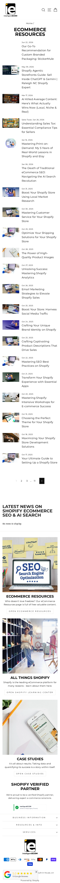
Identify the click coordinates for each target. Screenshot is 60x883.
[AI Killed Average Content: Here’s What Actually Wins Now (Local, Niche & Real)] (10, 98)
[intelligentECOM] (7, 878)
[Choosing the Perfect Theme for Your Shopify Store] (10, 417)
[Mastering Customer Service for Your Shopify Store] (10, 212)
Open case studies (30, 774)
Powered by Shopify (30, 880)
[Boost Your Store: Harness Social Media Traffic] (10, 309)
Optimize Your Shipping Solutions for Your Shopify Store (39, 237)
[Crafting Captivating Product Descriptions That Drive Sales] (10, 341)
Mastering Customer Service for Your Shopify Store (38, 217)
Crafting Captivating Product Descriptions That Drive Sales (39, 346)
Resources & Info (29, 825)
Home (29, 23)
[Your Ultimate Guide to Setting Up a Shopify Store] (10, 458)
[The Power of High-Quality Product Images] (10, 252)
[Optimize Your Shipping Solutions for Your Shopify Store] (10, 232)
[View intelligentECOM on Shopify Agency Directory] (30, 807)
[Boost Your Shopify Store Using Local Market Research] (10, 192)
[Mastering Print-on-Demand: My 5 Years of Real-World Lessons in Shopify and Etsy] (10, 143)
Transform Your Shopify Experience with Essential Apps (39, 382)
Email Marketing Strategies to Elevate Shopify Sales (36, 293)
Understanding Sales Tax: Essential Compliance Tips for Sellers (39, 128)
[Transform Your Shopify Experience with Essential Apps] (10, 377)
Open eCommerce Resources (30, 611)
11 (34, 481)
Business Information (29, 818)
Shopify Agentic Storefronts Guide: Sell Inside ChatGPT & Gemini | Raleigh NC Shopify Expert (39, 79)
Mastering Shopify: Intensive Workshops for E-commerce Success (38, 402)
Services (29, 832)
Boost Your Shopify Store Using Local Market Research (38, 197)
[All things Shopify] (30, 646)
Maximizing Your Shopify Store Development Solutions (38, 442)
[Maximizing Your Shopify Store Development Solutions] (10, 437)
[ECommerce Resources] (30, 564)
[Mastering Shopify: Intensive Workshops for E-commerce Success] (10, 397)
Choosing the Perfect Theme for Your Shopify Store (37, 422)
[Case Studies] (30, 727)
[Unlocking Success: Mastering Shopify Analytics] (10, 268)
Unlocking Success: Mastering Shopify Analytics (35, 273)
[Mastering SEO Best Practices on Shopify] (10, 361)
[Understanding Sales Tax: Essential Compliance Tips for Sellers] (10, 123)
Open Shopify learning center (30, 692)
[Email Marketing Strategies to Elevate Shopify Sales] (10, 288)
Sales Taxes (27, 120)
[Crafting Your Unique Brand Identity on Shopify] (10, 325)
